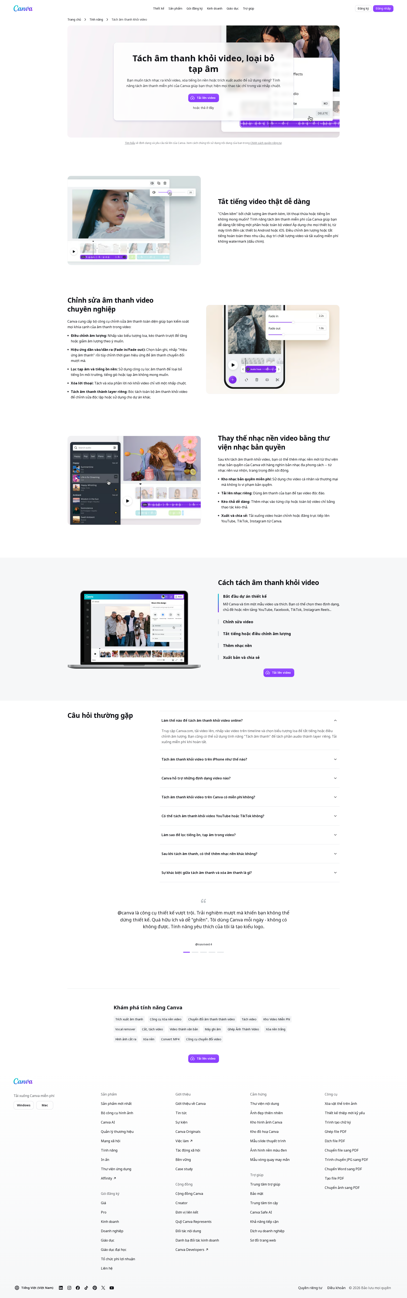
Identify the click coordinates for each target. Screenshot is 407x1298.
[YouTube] (111, 1287)
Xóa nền (148, 1039)
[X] (103, 1287)
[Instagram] (69, 1287)
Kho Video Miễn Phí (276, 1019)
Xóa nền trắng (275, 1029)
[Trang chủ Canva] (23, 8)
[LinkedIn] (60, 1287)
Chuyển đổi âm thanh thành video (211, 1019)
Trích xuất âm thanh (129, 1019)
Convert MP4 (170, 1039)
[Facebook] (77, 1287)
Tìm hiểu (130, 143)
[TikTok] (86, 1287)
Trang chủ (74, 19)
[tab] (186, 952)
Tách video (249, 1019)
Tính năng (96, 19)
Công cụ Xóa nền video (165, 1019)
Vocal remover (125, 1029)
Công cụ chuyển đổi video (203, 1039)
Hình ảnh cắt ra (125, 1039)
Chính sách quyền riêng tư (266, 143)
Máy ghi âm (213, 1029)
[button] (158, 8)
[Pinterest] (94, 1287)
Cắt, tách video (152, 1029)
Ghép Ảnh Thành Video (243, 1029)
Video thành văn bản (184, 1029)
